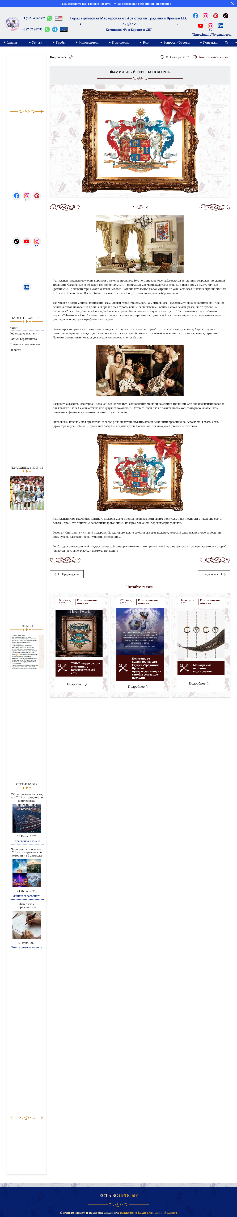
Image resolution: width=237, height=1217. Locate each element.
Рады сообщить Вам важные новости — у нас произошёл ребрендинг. (115, 3)
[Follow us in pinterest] (215, 15)
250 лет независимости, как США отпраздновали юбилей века (27, 797)
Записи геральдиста (23, 339)
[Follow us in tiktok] (225, 15)
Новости (15, 349)
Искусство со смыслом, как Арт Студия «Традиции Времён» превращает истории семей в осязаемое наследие (146, 668)
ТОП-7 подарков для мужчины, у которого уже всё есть (85, 668)
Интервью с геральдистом (26, 905)
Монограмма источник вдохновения (202, 668)
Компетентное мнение (25, 344)
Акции (14, 328)
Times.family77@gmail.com (211, 34)
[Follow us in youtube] (200, 26)
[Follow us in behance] (220, 26)
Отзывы (26, 626)
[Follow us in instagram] (205, 15)
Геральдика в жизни (23, 333)
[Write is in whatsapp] (49, 18)
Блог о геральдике (26, 318)
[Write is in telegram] (55, 29)
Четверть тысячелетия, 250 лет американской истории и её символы (26, 852)
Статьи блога (26, 784)
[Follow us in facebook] (195, 15)
